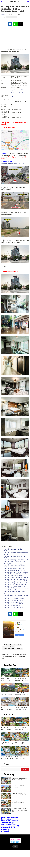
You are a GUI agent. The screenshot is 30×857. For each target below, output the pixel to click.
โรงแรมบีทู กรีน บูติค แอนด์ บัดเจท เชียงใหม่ (15, 584)
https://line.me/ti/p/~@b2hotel (18, 89)
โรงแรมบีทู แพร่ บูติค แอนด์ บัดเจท (13, 602)
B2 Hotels (8, 17)
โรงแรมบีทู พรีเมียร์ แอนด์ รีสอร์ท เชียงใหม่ (15, 574)
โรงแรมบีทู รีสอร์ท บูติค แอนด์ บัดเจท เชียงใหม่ (16, 572)
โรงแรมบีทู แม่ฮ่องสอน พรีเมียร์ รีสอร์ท (14, 604)
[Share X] (20, 24)
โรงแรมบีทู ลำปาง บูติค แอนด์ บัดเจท (13, 600)
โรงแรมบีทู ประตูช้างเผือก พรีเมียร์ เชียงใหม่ (15, 586)
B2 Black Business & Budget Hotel (13, 644)
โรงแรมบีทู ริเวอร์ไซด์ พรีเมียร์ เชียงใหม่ (14, 568)
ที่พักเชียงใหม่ (14, 17)
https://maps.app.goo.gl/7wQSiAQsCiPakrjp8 (13, 163)
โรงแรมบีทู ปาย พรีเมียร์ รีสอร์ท (12, 605)
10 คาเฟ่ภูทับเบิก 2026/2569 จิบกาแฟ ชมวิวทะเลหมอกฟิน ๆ (20, 786)
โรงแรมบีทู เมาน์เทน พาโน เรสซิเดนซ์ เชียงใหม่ (16, 577)
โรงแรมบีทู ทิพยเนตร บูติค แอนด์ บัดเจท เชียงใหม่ (16, 559)
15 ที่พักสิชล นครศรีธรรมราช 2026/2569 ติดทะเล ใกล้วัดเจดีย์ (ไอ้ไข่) (20, 794)
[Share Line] (15, 24)
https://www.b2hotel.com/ (17, 96)
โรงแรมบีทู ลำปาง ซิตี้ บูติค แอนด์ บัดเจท (14, 598)
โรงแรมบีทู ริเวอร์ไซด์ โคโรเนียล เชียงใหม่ (15, 570)
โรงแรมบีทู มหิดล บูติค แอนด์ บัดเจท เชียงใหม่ (15, 579)
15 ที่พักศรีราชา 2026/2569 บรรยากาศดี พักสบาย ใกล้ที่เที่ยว (20, 778)
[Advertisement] (15, 37)
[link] (17, 93)
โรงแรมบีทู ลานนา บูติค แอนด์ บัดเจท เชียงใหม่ (16, 581)
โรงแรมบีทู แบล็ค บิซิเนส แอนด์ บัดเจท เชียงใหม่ (16, 588)
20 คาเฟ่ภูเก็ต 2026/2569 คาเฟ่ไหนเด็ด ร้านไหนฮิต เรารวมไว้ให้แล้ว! (20, 801)
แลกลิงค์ (15, 846)
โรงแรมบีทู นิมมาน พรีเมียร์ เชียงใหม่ (13, 575)
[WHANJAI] (15, 1)
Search (25, 769)
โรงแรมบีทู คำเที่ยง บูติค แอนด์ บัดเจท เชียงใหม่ (16, 582)
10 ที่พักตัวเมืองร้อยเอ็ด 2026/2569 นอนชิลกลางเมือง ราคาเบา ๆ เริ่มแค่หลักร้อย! (19, 810)
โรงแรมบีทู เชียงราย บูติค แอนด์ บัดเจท (14, 590)
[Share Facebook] (10, 24)
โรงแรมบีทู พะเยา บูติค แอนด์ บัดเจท (13, 607)
